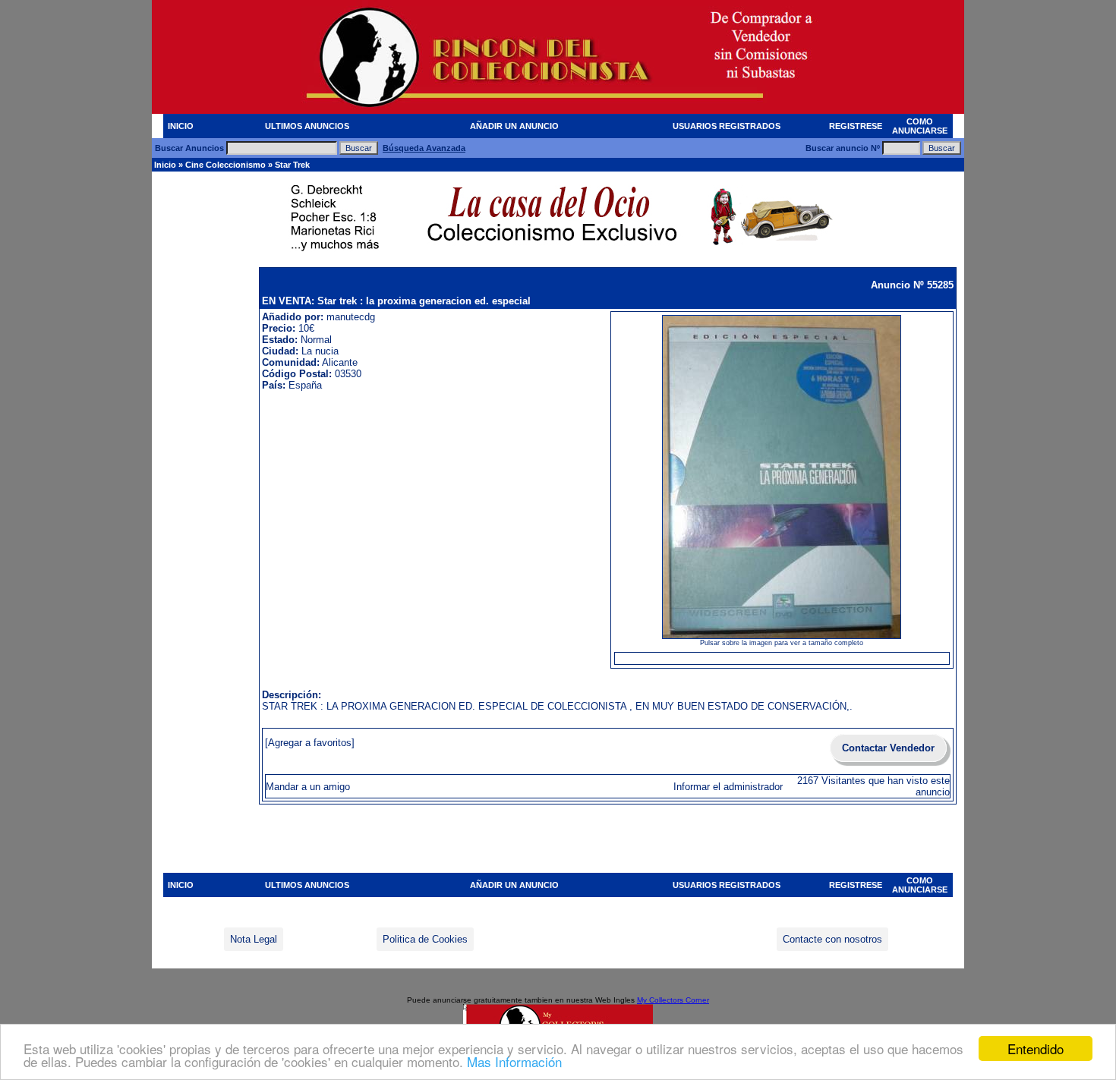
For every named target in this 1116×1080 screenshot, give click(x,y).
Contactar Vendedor (888, 748)
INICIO (181, 126)
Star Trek (292, 164)
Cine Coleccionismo (225, 164)
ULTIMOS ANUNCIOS (307, 126)
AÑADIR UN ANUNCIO (514, 126)
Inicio (165, 164)
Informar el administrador (728, 786)
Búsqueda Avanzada (424, 148)
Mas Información (514, 1061)
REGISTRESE (855, 126)
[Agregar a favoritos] (310, 742)
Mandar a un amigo (308, 786)
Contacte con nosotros (832, 939)
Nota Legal (253, 939)
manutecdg (350, 317)
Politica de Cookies (425, 939)
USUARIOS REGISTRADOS (726, 126)
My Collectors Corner (673, 1000)
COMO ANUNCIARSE (919, 126)
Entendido (1035, 1048)
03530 (348, 373)
